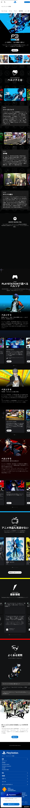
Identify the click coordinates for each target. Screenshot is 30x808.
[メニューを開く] (1, 2)
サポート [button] (4, 778)
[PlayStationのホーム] (15, 2)
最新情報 (21, 11)
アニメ (15, 11)
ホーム (3, 755)
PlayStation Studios (5, 764)
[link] (15, 551)
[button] (15, 59)
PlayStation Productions (6, 766)
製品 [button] (3, 772)
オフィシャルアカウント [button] (7, 784)
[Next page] (28, 11)
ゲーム (10, 11)
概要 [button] (3, 759)
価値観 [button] (3, 775)
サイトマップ (26, 802)
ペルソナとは (4, 11)
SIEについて (4, 760)
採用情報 (3, 762)
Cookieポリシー (22, 802)
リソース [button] (4, 781)
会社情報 (3, 767)
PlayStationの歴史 (5, 769)
